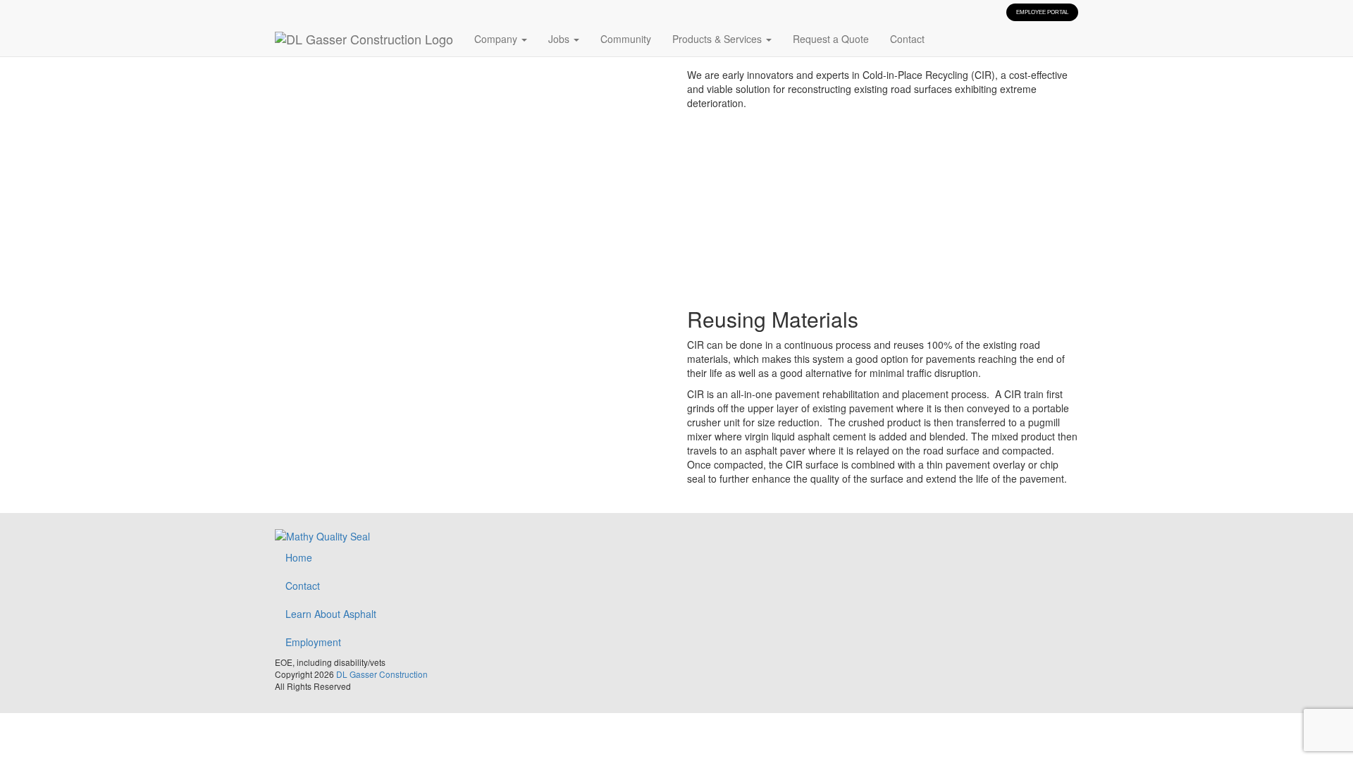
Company (497, 39)
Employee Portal (1042, 12)
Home (298, 557)
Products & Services (718, 39)
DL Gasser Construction (382, 674)
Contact (907, 39)
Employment (313, 642)
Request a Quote (831, 39)
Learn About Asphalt (330, 614)
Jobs (560, 39)
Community (625, 39)
